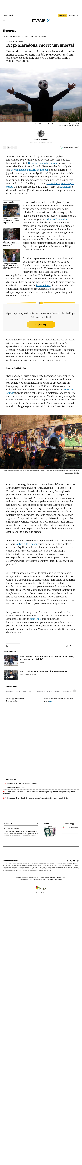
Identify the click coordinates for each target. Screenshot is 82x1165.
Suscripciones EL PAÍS (26, 879)
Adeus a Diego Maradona (15, 42)
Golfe (36, 36)
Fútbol (25, 691)
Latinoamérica (40, 691)
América (49, 691)
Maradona (9, 691)
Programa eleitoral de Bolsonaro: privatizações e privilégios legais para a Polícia (37, 798)
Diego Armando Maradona (42, 163)
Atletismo (25, 36)
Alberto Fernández (56, 219)
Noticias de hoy (58, 879)
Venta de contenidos (27, 877)
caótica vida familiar (26, 543)
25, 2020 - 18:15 (45, 142)
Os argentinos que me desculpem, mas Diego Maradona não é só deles (11, 266)
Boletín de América (11, 828)
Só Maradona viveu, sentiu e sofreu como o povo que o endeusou (11, 221)
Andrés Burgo (24, 674)
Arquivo (47, 823)
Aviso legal (37, 877)
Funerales (57, 691)
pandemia (35, 618)
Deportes (31, 691)
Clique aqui (41, 324)
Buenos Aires (43, 285)
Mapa (63, 877)
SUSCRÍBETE (62, 15)
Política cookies (44, 877)
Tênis (31, 36)
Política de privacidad (56, 877)
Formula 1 (42, 36)
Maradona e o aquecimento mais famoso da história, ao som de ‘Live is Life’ (47, 658)
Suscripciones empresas (39, 879)
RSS (48, 879)
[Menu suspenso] (4, 20)
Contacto (18, 877)
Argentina (66, 186)
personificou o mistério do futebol (29, 169)
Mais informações (12, 701)
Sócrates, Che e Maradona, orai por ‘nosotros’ (11, 244)
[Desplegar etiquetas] (74, 691)
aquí (50, 701)
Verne (22, 662)
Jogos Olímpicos (15, 36)
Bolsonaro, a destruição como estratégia (22, 783)
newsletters (9, 824)
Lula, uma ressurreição (16, 787)
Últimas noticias (9, 779)
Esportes (9, 30)
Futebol (5, 36)
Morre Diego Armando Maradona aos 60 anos (43, 671)
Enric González (41, 140)
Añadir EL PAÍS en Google (70, 147)
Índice (51, 879)
